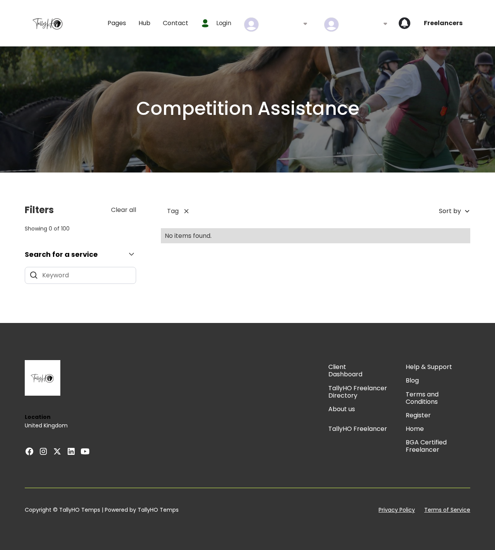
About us (341, 409)
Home (415, 428)
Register (418, 415)
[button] (116, 23)
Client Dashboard (345, 370)
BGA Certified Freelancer (426, 446)
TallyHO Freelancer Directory (357, 392)
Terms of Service (447, 510)
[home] (48, 23)
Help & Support (429, 366)
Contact (175, 23)
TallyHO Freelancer (357, 428)
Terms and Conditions (422, 398)
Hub (144, 23)
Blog (412, 380)
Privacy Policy (397, 510)
